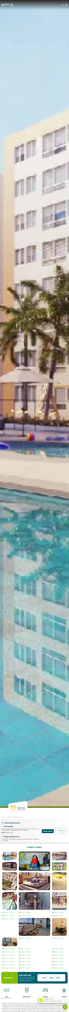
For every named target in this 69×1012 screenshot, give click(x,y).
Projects (8, 817)
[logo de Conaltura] (7, 4)
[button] (66, 4)
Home (3, 817)
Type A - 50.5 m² (13, 968)
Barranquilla (8, 826)
